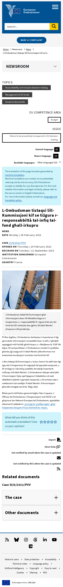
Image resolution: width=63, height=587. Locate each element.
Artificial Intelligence (14, 568)
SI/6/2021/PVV (17, 242)
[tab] (31, 497)
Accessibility (51, 559)
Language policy (41, 563)
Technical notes (20, 563)
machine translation (14, 174)
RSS (45, 572)
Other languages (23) (47, 162)
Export (52, 439)
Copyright (34, 568)
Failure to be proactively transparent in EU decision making (34, 137)
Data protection (32, 559)
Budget (54, 119)
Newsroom (17, 66)
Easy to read (51, 568)
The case (13, 497)
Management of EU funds (17, 94)
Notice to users (12, 559)
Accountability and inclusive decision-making (26, 87)
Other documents (22, 512)
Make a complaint (31, 40)
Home (6, 49)
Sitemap (34, 572)
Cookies (20, 572)
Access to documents (15, 101)
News (28, 49)
